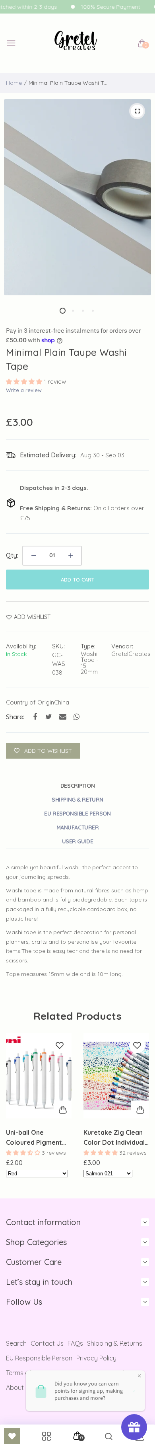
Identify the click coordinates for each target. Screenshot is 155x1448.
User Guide (77, 841)
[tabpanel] (77, 197)
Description (77, 785)
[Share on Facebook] (35, 717)
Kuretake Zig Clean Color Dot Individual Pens (114, 1137)
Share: (15, 717)
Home (14, 82)
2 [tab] (72, 310)
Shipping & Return (77, 799)
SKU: (58, 646)
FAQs (75, 1343)
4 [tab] (92, 310)
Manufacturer (77, 827)
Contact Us (47, 1343)
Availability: (21, 646)
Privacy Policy (96, 1358)
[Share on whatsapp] (76, 717)
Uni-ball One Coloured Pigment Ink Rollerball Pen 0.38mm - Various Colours (34, 1137)
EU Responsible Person (77, 813)
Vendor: (122, 646)
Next (140, 1112)
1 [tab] (62, 310)
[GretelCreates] (76, 43)
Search (16, 1343)
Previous (15, 1112)
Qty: (12, 555)
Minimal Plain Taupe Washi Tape (66, 359)
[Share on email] (63, 717)
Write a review (24, 390)
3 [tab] (82, 310)
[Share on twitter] (49, 717)
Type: (88, 646)
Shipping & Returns (114, 1343)
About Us (19, 1387)
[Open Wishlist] (12, 1436)
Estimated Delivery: (48, 455)
